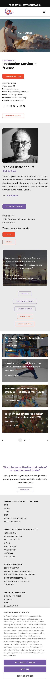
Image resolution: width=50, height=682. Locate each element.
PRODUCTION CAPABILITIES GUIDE (19, 574)
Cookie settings (25, 676)
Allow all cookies (25, 662)
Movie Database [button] (25, 324)
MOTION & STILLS (12, 539)
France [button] (9, 234)
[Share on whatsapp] (20, 106)
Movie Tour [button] (25, 316)
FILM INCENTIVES (11, 568)
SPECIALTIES (9, 556)
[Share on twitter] (7, 106)
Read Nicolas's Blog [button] (14, 206)
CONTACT (9, 599)
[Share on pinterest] (14, 106)
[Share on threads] (10, 106)
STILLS (7, 543)
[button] (44, 11)
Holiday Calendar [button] (25, 309)
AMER (6, 511)
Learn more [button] (25, 490)
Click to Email (9, 171)
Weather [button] (25, 294)
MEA (6, 515)
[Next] (46, 441)
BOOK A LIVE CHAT (12, 596)
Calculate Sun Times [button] (24, 301)
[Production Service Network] (9, 11)
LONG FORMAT (11, 546)
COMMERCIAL (10, 533)
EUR (6, 504)
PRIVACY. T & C (11, 606)
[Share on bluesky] (24, 106)
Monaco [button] (9, 242)
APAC (7, 508)
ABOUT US (9, 584)
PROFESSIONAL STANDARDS (16, 581)
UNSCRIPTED (10, 549)
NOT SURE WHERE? (12, 521)
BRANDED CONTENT (13, 536)
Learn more (12, 656)
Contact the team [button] (13, 76)
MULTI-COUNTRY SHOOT (15, 518)
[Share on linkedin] (17, 106)
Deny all (25, 669)
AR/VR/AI (8, 553)
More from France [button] (13, 116)
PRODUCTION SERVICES (15, 578)
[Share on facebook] (4, 106)
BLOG (6, 602)
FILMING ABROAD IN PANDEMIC (17, 571)
